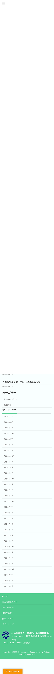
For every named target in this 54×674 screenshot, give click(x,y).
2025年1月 (9, 450)
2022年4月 (9, 512)
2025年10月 (9, 433)
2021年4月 (9, 535)
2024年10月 (9, 456)
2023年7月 (9, 484)
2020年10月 (9, 546)
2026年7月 (9, 416)
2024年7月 (9, 461)
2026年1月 (9, 427)
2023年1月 (9, 495)
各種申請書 (7, 613)
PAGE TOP (50, 651)
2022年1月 (9, 518)
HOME (5, 596)
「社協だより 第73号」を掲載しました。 (22, 382)
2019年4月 (9, 580)
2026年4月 (9, 422)
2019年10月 (9, 569)
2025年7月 (9, 439)
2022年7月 (9, 507)
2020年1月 (9, 563)
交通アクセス (8, 618)
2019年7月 (9, 575)
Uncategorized (10, 399)
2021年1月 (9, 541)
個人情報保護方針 (9, 601)
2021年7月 (9, 529)
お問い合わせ (8, 607)
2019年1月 (9, 586)
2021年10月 (9, 524)
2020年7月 (9, 552)
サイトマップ (8, 624)
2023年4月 (9, 490)
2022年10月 (9, 501)
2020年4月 (9, 558)
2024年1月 (9, 473)
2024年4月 (9, 467)
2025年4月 (9, 444)
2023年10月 (9, 478)
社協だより (9, 404)
